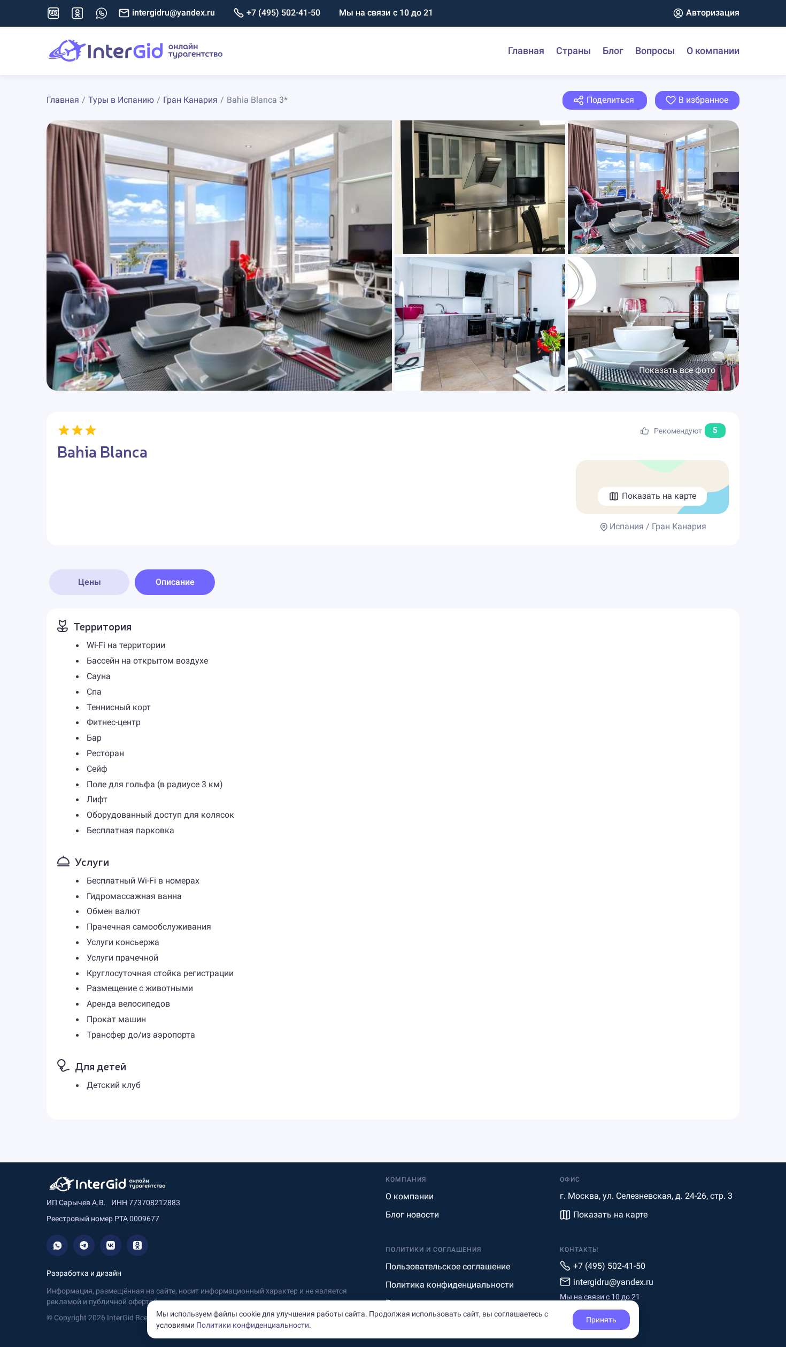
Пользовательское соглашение (448, 1266)
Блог (613, 50)
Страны (573, 50)
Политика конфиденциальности (450, 1285)
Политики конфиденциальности (252, 1325)
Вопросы (655, 50)
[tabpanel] (393, 864)
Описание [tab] (175, 582)
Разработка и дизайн (84, 1273)
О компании (713, 50)
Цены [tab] (89, 582)
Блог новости (412, 1214)
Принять (601, 1319)
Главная (526, 50)
